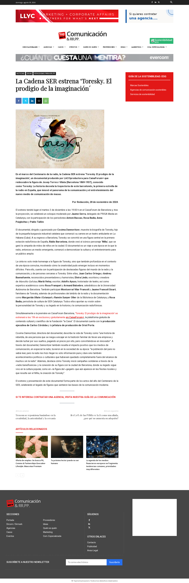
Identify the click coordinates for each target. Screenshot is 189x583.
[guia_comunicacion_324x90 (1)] (149, 25)
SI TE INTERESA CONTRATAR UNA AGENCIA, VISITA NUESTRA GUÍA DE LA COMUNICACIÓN (65, 397)
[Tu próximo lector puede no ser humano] (67, 447)
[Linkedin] (155, 2)
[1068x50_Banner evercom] (94, 63)
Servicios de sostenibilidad (142, 94)
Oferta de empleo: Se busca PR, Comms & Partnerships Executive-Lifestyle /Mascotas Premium (31, 463)
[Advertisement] (154, 517)
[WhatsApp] (46, 101)
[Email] (39, 101)
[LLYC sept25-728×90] (67, 24)
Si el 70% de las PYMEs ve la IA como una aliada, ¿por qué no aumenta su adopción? (94, 417)
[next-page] (22, 475)
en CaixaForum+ (75, 317)
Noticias (20, 74)
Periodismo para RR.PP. (44, 74)
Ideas (29, 74)
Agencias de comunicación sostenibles (148, 90)
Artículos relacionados (31, 429)
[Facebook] (152, 2)
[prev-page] (17, 475)
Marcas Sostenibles (139, 85)
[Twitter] (159, 2)
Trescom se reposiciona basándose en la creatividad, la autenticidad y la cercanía (36, 417)
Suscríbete (114, 562)
